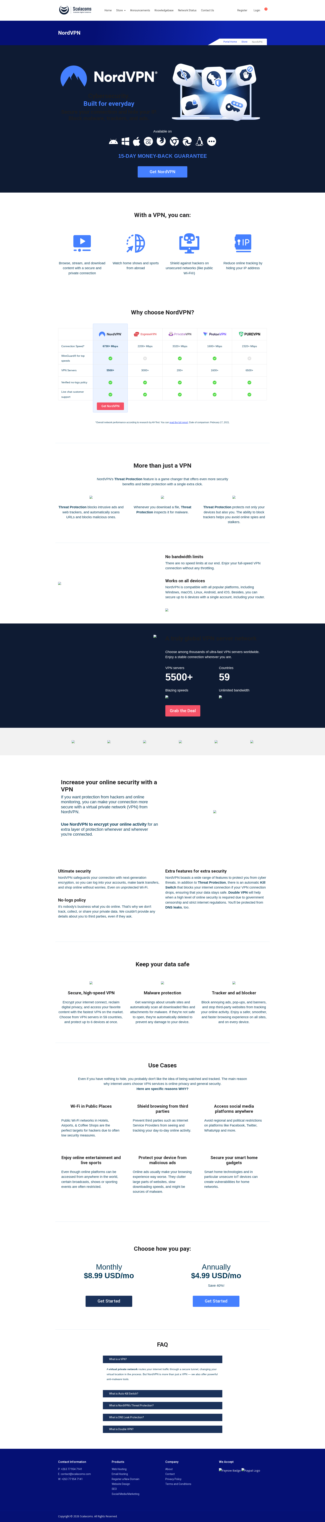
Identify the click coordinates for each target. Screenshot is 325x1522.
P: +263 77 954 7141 (70, 1469)
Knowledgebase (164, 10)
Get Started (109, 1301)
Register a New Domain (125, 1479)
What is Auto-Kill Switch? (123, 1393)
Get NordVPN (162, 171)
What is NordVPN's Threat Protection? (131, 1405)
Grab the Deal (183, 710)
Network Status (187, 10)
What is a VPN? (118, 1359)
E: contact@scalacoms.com (74, 1474)
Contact (170, 1474)
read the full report (178, 422)
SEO (114, 1488)
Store (119, 10)
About (169, 1469)
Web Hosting (119, 1469)
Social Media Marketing (125, 1493)
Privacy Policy (173, 1479)
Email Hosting (120, 1474)
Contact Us (207, 10)
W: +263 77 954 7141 (70, 1479)
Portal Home (230, 41)
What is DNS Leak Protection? (126, 1417)
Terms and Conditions (178, 1483)
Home (108, 10)
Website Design (121, 1483)
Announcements (140, 10)
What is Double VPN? (121, 1429)
